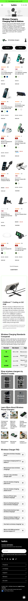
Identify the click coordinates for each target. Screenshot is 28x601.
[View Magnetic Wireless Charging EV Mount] (7, 166)
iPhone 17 (11, 27)
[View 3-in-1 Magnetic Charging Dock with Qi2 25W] (21, 59)
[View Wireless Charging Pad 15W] (7, 235)
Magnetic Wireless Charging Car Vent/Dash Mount (6, 216)
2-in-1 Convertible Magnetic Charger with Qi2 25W (20, 143)
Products (5, 565)
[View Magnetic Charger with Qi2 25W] (21, 166)
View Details (17, 190)
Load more (14, 269)
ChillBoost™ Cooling (15, 313)
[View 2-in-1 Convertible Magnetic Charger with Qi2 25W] (21, 128)
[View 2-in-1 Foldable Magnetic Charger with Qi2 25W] (7, 94)
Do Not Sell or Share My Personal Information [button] (11, 589)
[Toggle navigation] (2, 5)
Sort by (20, 47)
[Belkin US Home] (14, 5)
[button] (22, 5)
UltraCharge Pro (18, 71)
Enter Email (4, 550)
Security (4, 587)
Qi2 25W (6, 365)
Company (5, 569)
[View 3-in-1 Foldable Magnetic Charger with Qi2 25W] (7, 59)
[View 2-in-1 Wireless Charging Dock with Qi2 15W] (21, 235)
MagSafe (6, 356)
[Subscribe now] (25, 550)
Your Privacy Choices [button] (8, 590)
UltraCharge (4, 71)
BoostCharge (18, 103)
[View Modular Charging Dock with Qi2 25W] (7, 128)
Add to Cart (3, 83)
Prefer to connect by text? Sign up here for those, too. (14, 555)
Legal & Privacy (21, 586)
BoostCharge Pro (19, 247)
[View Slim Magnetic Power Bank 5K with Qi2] (21, 94)
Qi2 (6, 361)
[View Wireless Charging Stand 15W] (21, 201)
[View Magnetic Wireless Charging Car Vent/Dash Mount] (7, 201)
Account (5, 580)
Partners (5, 576)
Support (5, 573)
